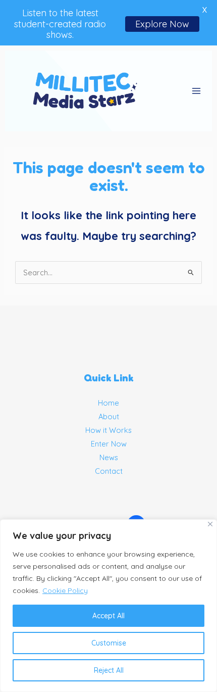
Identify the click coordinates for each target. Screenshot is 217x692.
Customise (108, 643)
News (108, 457)
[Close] (210, 524)
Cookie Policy (65, 590)
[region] (108, 605)
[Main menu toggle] (196, 91)
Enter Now (109, 444)
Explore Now (162, 24)
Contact (109, 471)
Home (108, 403)
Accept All (108, 615)
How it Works (108, 430)
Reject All (109, 670)
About (108, 416)
